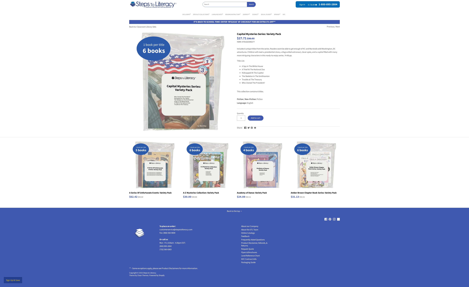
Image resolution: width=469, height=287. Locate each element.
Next (338, 26)
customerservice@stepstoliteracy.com (176, 229)
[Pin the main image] (252, 127)
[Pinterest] (330, 219)
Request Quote (247, 249)
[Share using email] (255, 127)
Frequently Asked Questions (253, 239)
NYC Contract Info (248, 259)
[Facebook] (326, 219)
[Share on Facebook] (245, 127)
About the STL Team (249, 229)
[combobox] (229, 4)
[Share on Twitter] (249, 127)
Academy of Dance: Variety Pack (252, 192)
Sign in (302, 4)
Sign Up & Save (13, 280)
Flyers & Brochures (249, 252)
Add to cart (255, 118)
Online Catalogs (248, 233)
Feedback (245, 236)
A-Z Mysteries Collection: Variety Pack (201, 192)
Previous (330, 26)
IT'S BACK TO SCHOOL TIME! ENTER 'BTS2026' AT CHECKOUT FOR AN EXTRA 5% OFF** (234, 21)
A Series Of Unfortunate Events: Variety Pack (150, 192)
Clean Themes (142, 275)
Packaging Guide (248, 262)
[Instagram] (334, 219)
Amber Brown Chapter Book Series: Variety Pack (314, 192)
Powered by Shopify (157, 275)
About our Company (249, 226)
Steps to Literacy (149, 272)
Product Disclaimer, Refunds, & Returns (254, 244)
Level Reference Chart (250, 255)
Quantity (240, 113)
